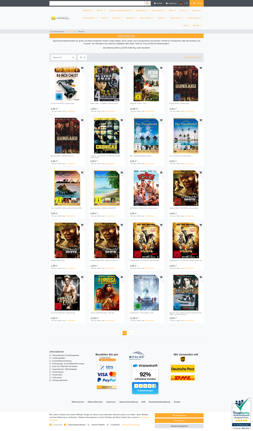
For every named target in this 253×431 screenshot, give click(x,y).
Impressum (111, 402)
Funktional (115, 425)
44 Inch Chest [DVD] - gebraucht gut (62, 103)
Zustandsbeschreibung (61, 361)
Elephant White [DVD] (58, 260)
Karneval (196, 10)
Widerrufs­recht (78, 402)
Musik (104, 18)
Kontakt (177, 402)
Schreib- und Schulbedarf (120, 10)
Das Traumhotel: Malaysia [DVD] (140, 156)
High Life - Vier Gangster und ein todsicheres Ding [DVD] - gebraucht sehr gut (185, 313)
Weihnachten (176, 18)
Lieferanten (57, 377)
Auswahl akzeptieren (179, 426)
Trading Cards (193, 18)
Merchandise (157, 10)
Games (183, 10)
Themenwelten (89, 18)
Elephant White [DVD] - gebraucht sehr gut (104, 260)
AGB (143, 402)
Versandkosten (70, 111)
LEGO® (161, 18)
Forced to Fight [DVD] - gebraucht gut (63, 313)
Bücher (100, 10)
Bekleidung (141, 10)
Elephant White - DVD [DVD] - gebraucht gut (183, 208)
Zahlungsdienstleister (77, 425)
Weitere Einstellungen (131, 425)
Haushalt (116, 18)
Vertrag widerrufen (60, 380)
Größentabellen (58, 358)
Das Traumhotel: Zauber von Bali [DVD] (103, 208)
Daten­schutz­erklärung (128, 402)
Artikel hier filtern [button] (194, 57)
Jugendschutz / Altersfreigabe (64, 369)
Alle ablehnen (179, 421)
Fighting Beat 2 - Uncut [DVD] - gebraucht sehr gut (185, 260)
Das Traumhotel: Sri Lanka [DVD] (180, 156)
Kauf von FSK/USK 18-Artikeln (64, 366)
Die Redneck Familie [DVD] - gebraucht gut (143, 208)
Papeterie (87, 10)
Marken (196, 25)
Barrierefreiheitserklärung (159, 402)
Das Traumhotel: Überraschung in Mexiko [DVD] (66, 208)
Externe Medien (98, 425)
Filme (171, 10)
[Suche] (147, 3)
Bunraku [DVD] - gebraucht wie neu (62, 156)
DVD (74, 31)
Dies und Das (146, 18)
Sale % (186, 25)
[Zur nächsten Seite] (132, 333)
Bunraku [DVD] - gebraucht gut (179, 103)
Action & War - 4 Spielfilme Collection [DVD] (104, 103)
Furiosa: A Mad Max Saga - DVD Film (102, 313)
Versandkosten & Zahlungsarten (65, 355)
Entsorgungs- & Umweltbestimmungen (68, 364)
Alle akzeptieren (179, 415)
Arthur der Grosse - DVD (138, 103)
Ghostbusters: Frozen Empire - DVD (141, 313)
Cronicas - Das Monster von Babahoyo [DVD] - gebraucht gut (105, 156)
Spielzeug (130, 18)
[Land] (180, 3)
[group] (146, 83)
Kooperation (57, 375)
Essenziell (58, 425)
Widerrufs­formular (95, 402)
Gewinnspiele (58, 372)
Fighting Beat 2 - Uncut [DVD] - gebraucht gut (144, 260)
